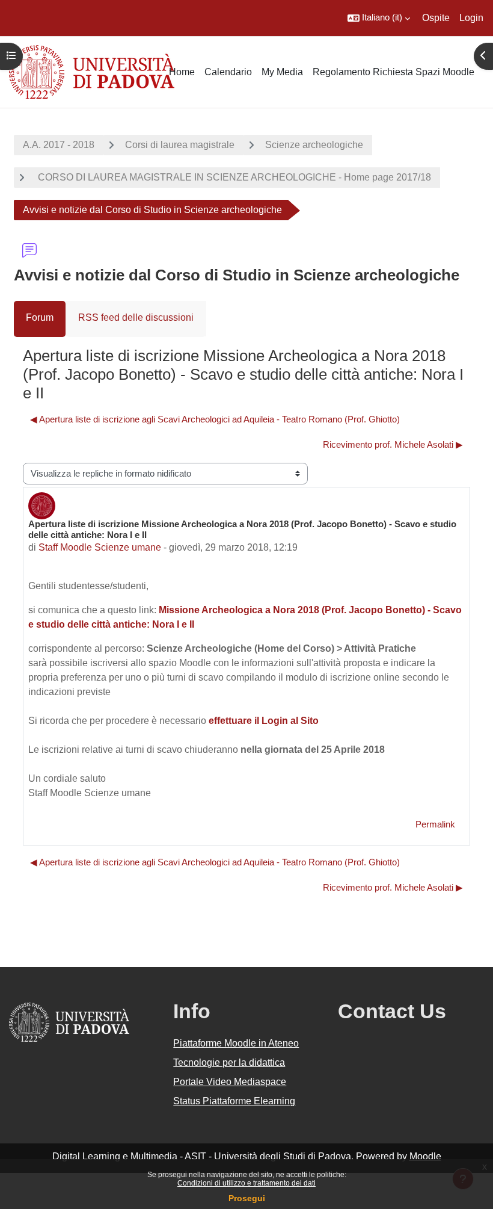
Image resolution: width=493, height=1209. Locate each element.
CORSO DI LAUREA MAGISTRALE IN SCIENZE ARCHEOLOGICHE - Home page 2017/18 (233, 177)
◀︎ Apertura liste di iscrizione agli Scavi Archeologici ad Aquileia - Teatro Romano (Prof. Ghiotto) (215, 419)
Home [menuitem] (182, 72)
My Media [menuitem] (282, 72)
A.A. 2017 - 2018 (58, 145)
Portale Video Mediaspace (229, 1082)
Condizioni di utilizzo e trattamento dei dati (246, 1183)
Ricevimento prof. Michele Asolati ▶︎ (393, 445)
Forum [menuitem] (40, 317)
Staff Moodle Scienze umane (99, 547)
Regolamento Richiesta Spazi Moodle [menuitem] (393, 72)
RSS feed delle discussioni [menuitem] (136, 317)
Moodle (425, 1156)
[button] (378, 18)
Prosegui (246, 1198)
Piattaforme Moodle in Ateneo (236, 1043)
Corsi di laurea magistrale (179, 145)
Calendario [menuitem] (228, 72)
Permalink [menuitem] (435, 824)
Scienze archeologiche (314, 145)
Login (471, 18)
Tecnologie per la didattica (229, 1062)
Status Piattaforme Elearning (234, 1101)
